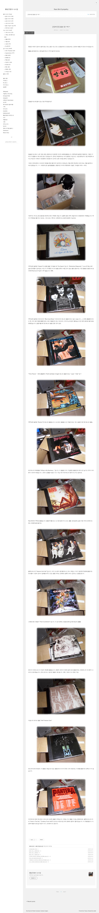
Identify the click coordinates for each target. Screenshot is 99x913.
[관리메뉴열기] (96, 3)
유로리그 (8, 62)
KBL (7, 67)
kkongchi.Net (6, 95)
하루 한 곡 (9, 28)
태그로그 (5, 82)
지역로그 (5, 80)
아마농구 (8, 71)
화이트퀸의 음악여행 (8, 104)
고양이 (8, 44)
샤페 (4, 121)
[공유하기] (34, 840)
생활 (8, 39)
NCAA (8, 64)
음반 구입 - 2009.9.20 (34, 850)
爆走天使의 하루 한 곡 (8, 115)
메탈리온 (5, 119)
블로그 (6, 74)
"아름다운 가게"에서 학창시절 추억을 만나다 (39, 860)
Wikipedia (5, 91)
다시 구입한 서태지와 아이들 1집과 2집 (38, 861)
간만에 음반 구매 (33, 849)
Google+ (46, 910)
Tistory (85, 910)
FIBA (7, 60)
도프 (4, 117)
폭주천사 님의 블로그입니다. (36, 875)
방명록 (4, 87)
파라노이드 (6, 124)
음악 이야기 (7, 14)
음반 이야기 (9, 18)
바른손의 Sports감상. (8, 100)
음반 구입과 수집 (10, 25)
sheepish (5, 98)
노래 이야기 (9, 23)
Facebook (38, 910)
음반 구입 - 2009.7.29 (34, 854)
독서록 (7, 46)
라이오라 (5, 108)
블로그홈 (5, 78)
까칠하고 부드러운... (8, 93)
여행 (7, 41)
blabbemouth (6, 113)
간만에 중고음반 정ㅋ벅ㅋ (34, 14)
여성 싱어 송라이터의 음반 (35, 858)
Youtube (42, 910)
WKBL (8, 69)
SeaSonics (5, 130)
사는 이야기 (7, 30)
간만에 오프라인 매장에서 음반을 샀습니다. (39, 856)
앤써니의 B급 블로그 (8, 128)
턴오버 (4, 126)
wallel (94, 910)
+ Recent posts (30, 901)
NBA (8, 55)
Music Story (6, 132)
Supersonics (9, 53)
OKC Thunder (10, 50)
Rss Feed (28, 910)
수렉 (4, 106)
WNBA (7, 57)
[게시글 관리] (36, 840)
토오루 (4, 102)
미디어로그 (6, 85)
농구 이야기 (7, 48)
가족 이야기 (9, 32)
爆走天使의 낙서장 (11, 9)
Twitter (33, 910)
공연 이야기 (9, 21)
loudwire (5, 111)
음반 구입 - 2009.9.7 (33, 852)
